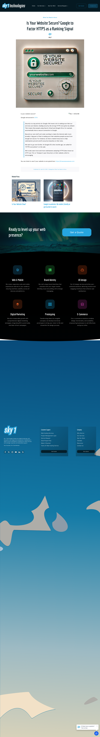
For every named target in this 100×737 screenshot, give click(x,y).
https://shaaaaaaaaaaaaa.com (65, 161)
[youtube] (15, 452)
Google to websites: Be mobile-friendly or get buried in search (56, 190)
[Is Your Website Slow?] (26, 190)
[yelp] (22, 452)
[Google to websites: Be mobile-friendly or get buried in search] (58, 190)
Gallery (27, 190)
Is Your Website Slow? (25, 190)
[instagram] (12, 452)
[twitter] (8, 452)
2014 (35, 117)
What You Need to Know (50, 17)
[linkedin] (19, 452)
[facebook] (5, 452)
